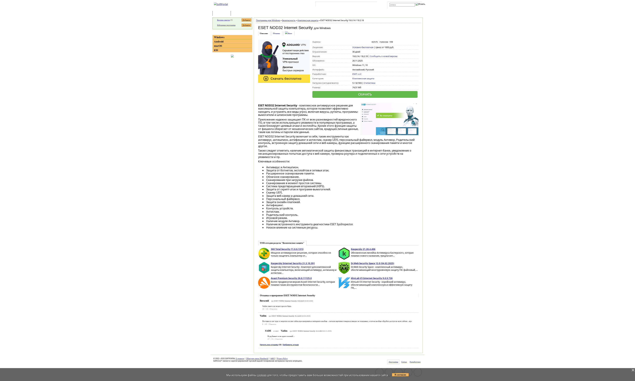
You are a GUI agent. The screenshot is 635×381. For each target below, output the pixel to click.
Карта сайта (362, 5)
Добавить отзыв (291, 344)
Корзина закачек (223, 20)
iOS (216, 50)
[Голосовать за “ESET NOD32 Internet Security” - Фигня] (354, 42)
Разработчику (415, 362)
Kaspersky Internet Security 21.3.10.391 (293, 263)
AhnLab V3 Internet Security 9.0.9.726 (372, 278)
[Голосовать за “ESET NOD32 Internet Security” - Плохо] (357, 42)
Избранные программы (226, 25)
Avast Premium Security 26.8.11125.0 (291, 278)
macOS (218, 46)
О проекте (240, 358)
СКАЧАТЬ (365, 94)
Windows (219, 37)
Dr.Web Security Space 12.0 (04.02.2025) (372, 263)
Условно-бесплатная (362, 47)
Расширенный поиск (399, 8)
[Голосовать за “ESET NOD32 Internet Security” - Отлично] (368, 42)
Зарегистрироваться (345, 5)
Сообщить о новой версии (383, 56)
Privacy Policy (282, 358)
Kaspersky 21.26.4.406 (363, 249)
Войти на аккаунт (326, 5)
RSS (372, 5)
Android (219, 41)
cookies (262, 375)
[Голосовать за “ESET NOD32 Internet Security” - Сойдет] (361, 42)
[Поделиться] (288, 33)
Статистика (369, 82)
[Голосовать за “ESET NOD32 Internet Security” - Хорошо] (364, 42)
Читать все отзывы (269, 344)
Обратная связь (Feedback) (257, 358)
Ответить (273, 309)
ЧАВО (272, 358)
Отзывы (276, 33)
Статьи (238, 13)
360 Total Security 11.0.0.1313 (287, 249)
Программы (222, 13)
